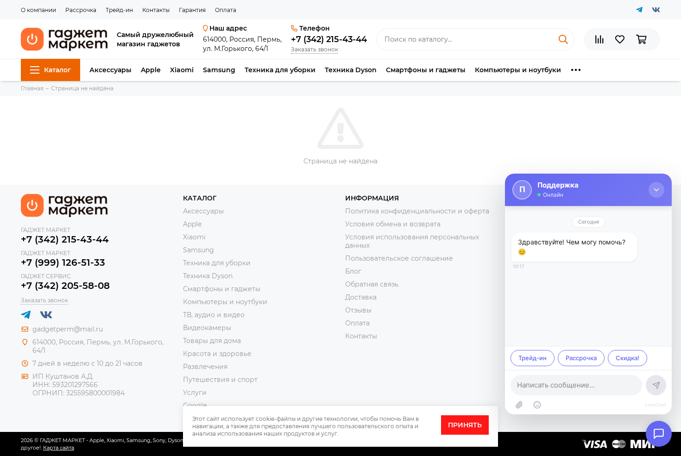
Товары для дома (212, 341)
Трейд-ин (119, 9)
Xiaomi (182, 70)
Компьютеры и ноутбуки (518, 70)
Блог (353, 271)
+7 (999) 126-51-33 (63, 262)
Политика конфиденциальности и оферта (417, 211)
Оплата (225, 9)
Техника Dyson (351, 70)
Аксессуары (110, 70)
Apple (151, 70)
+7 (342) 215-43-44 (329, 39)
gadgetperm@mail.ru (67, 329)
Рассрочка (80, 9)
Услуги (195, 392)
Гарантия (192, 9)
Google (195, 405)
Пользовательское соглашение (399, 258)
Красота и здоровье (217, 354)
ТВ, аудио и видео (214, 315)
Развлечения (205, 366)
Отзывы (358, 310)
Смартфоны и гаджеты (426, 70)
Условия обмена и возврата (393, 224)
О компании (38, 9)
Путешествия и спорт (220, 379)
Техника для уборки (280, 70)
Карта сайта (58, 447)
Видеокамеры (207, 328)
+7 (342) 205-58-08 (65, 285)
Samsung (219, 70)
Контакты (156, 9)
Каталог (57, 70)
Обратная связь (371, 284)
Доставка (361, 297)
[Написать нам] (659, 434)
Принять (465, 425)
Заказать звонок (314, 49)
